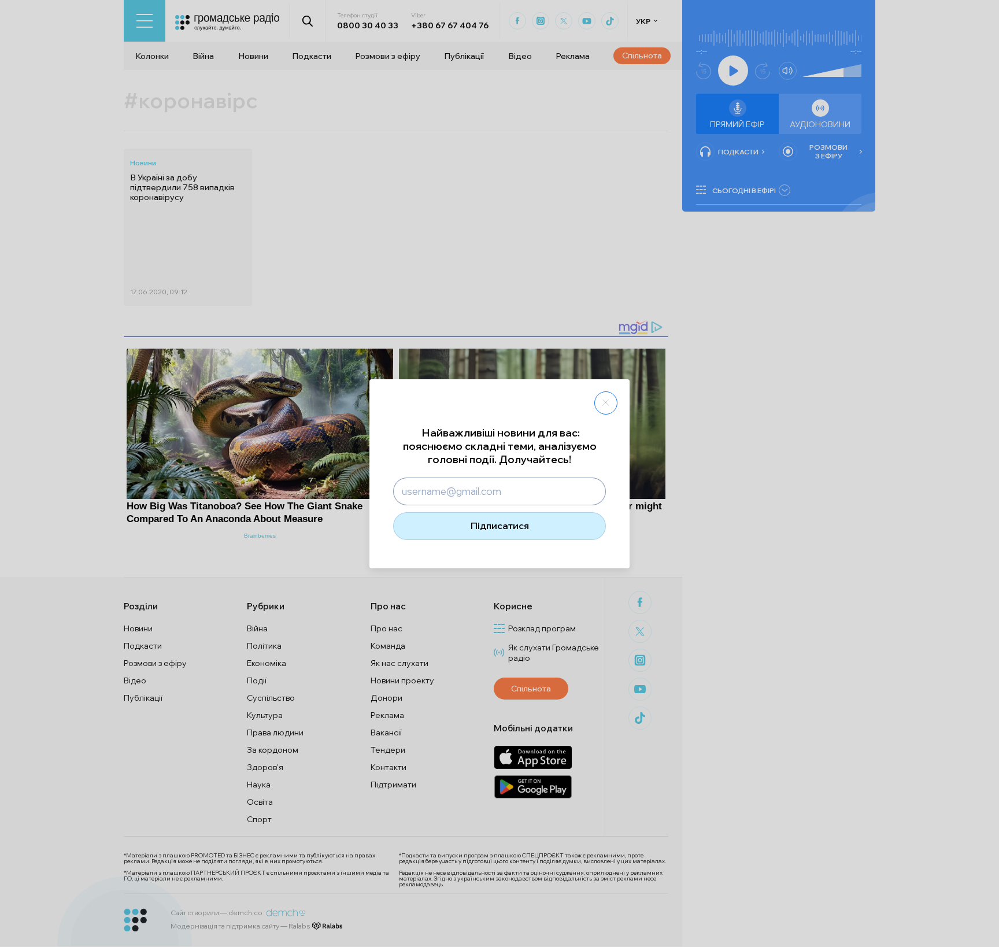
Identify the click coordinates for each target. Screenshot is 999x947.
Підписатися (500, 525)
